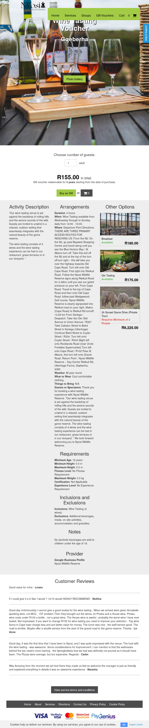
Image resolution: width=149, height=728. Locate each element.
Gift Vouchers (105, 15)
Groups (86, 15)
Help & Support (146, 33)
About (38, 704)
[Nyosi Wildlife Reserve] (33, 4)
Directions (64, 704)
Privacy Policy (98, 704)
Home (55, 15)
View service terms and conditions (74, 690)
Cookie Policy (117, 704)
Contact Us (80, 704)
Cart (124, 15)
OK (124, 724)
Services (70, 15)
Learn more (136, 724)
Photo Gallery (75, 79)
